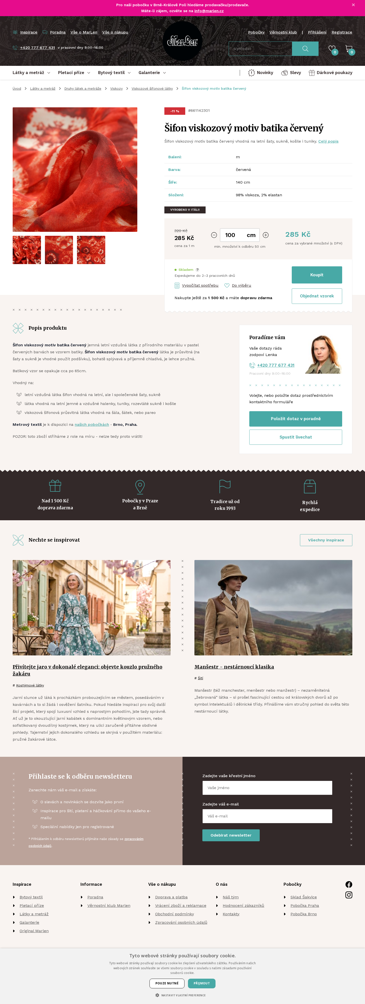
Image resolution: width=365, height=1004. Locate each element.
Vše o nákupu (115, 32)
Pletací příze (32, 905)
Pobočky (256, 32)
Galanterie (29, 922)
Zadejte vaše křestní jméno (229, 775)
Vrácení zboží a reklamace (180, 905)
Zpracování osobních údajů (181, 922)
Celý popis (328, 141)
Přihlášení (317, 32)
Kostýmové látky (30, 685)
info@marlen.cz (209, 11)
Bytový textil (31, 897)
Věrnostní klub (283, 32)
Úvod (17, 88)
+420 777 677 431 (275, 365)
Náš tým (231, 897)
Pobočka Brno (304, 914)
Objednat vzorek (317, 295)
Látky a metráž (42, 88)
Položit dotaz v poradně (296, 418)
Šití (200, 678)
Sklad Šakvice (304, 897)
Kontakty (231, 914)
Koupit (317, 274)
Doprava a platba (171, 897)
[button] (187, 270)
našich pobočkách (92, 424)
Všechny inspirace (326, 540)
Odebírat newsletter (231, 835)
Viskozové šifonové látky (152, 88)
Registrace (341, 32)
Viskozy (116, 88)
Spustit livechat (296, 437)
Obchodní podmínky (174, 914)
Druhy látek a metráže (82, 88)
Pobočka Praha (305, 905)
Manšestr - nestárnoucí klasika (234, 667)
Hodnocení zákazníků (243, 905)
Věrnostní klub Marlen (108, 905)
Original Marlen (34, 930)
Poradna (95, 897)
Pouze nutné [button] (167, 983)
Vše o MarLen (84, 32)
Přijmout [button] (202, 983)
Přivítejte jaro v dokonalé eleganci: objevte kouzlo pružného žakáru (87, 670)
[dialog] (182, 976)
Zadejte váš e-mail (220, 804)
